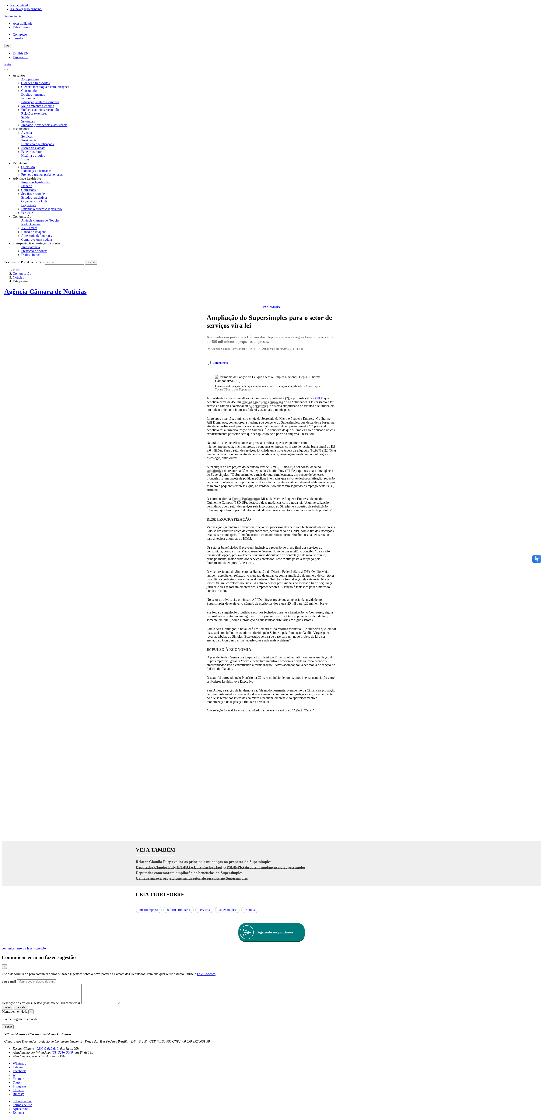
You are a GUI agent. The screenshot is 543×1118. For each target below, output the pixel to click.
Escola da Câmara (33, 148)
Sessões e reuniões (33, 193)
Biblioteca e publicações (37, 144)
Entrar (8, 64)
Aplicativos (20, 1109)
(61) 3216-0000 (62, 1052)
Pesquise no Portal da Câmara (24, 262)
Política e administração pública (42, 110)
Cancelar (20, 1007)
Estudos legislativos (34, 197)
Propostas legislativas (35, 182)
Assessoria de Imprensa (37, 235)
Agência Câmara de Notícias (40, 220)
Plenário (26, 186)
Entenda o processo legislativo (41, 209)
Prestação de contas (34, 251)
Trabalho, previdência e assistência (44, 125)
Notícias (18, 277)
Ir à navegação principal (26, 9)
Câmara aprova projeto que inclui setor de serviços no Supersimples (192, 878)
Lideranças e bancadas (36, 171)
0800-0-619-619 (47, 1048)
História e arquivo (33, 155)
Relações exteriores (34, 113)
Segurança (28, 121)
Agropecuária (30, 79)
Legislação (28, 205)
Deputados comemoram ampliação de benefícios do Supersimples (189, 872)
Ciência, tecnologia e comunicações (45, 87)
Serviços (27, 136)
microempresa (148, 910)
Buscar (91, 262)
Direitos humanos (33, 94)
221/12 (317, 398)
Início (16, 270)
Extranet (18, 1112)
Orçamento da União (35, 201)
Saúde (25, 117)
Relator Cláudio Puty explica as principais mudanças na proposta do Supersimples (203, 861)
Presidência (28, 140)
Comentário (220, 362)
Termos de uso (22, 1105)
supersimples (227, 910)
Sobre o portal (22, 1101)
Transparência (30, 247)
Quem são (28, 167)
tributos (250, 910)
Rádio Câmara (31, 224)
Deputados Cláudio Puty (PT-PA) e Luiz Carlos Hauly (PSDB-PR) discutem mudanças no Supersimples (220, 867)
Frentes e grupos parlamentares (42, 174)
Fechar (7, 1026)
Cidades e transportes (35, 83)
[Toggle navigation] (6, 69)
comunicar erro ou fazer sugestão (24, 948)
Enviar (7, 1007)
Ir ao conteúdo (19, 5)
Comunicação (22, 273)
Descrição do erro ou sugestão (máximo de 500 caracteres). (41, 1003)
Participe (27, 213)
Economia (28, 98)
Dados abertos (30, 254)
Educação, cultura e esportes (40, 102)
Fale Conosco (22, 27)
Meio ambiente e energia (37, 106)
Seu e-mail (9, 981)
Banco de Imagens (33, 232)
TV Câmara (29, 228)
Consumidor (29, 90)
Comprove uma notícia (36, 239)
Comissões (28, 190)
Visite (25, 159)
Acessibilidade (22, 23)
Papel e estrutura (32, 151)
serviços (204, 910)
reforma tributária (178, 910)
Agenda (26, 132)
